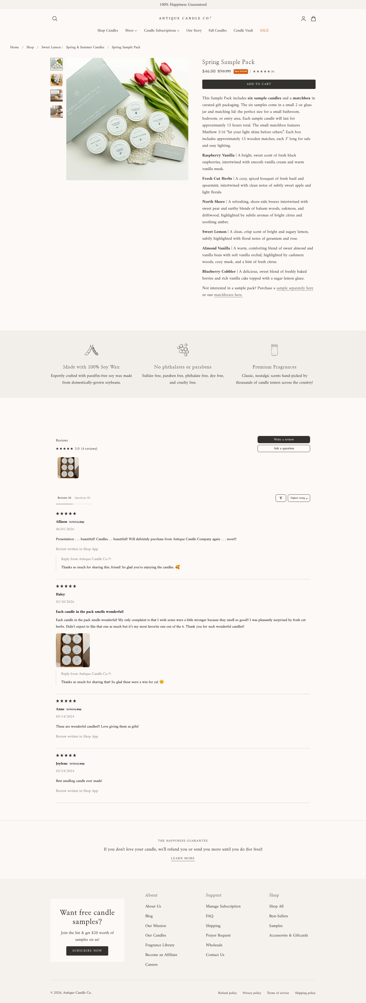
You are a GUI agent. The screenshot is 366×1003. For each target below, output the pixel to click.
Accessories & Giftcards (288, 935)
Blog (149, 916)
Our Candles (155, 935)
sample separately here (294, 288)
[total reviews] (263, 71)
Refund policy (227, 993)
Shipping (213, 925)
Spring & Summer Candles (85, 47)
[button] (54, 18)
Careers (151, 964)
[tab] (56, 64)
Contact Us (215, 955)
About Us (153, 906)
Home (14, 47)
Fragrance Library (160, 945)
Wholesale (214, 945)
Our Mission (155, 925)
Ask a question (284, 448)
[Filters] (281, 498)
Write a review (284, 440)
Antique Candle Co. (77, 993)
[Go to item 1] (68, 467)
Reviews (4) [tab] (64, 498)
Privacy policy (252, 993)
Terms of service (278, 993)
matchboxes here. (228, 295)
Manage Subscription (223, 906)
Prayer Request (218, 935)
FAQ (209, 916)
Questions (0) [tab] (82, 498)
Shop (30, 47)
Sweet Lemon (51, 47)
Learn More (183, 858)
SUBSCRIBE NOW (87, 950)
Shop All (276, 906)
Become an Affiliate (161, 955)
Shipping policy (305, 993)
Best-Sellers (278, 916)
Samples (276, 925)
